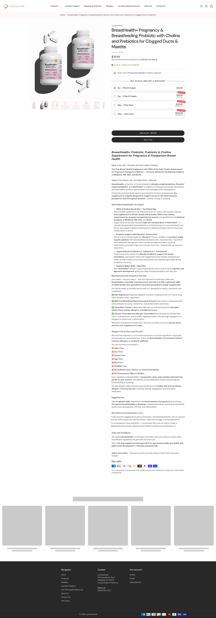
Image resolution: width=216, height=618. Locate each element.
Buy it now (148, 140)
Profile (132, 578)
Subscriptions (135, 582)
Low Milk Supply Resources (129, 6)
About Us (148, 6)
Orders (132, 575)
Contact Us (160, 6)
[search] (201, 6)
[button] (148, 133)
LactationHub (91, 614)
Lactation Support (72, 6)
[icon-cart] (211, 6)
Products (54, 6)
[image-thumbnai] (34, 105)
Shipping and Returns (93, 6)
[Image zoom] (66, 62)
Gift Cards (65, 601)
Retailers (109, 6)
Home (62, 15)
